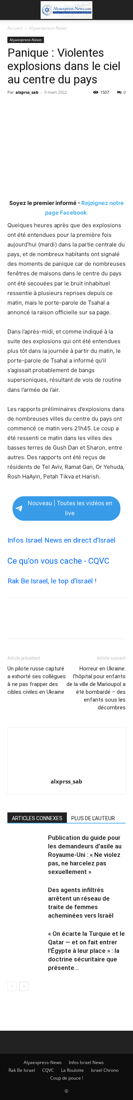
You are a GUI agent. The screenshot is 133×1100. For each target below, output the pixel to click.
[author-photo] (66, 771)
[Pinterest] (48, 109)
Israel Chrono (105, 1070)
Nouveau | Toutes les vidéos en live (70, 508)
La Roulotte (72, 1070)
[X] (31, 109)
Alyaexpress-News (48, 28)
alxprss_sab (27, 92)
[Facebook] (14, 109)
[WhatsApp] (65, 109)
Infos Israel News (86, 1062)
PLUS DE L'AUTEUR (93, 818)
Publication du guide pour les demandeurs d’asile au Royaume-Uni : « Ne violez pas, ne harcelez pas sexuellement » (85, 854)
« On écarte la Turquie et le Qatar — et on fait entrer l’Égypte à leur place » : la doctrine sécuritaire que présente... (86, 950)
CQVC (48, 1070)
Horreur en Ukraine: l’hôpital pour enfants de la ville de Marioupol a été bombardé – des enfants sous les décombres (96, 688)
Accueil (14, 28)
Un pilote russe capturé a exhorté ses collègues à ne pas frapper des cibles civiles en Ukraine (36, 680)
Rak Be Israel (21, 1070)
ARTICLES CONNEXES (37, 818)
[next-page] (23, 986)
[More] (83, 109)
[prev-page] (12, 986)
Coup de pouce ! (66, 1078)
